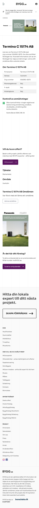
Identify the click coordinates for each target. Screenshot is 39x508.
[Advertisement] (16, 130)
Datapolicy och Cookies (11, 456)
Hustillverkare (7, 332)
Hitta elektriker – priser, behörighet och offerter (18, 359)
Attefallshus (7, 339)
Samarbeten (7, 431)
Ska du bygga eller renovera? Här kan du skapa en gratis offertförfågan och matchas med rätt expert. (19, 12)
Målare (5, 376)
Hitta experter (7, 355)
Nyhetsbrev (6, 442)
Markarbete (7, 174)
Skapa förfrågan (16, 313)
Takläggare (6, 380)
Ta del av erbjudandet (12, 266)
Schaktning (6, 383)
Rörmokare (6, 390)
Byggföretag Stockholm (11, 411)
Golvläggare (7, 366)
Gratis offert (7, 400)
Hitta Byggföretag (9, 407)
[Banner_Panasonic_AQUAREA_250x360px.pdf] (16, 246)
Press (4, 438)
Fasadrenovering (8, 362)
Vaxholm (6, 183)
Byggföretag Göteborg (10, 414)
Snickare (5, 387)
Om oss (5, 435)
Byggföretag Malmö (9, 418)
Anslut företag (7, 404)
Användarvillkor (8, 449)
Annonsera (6, 428)
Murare (5, 373)
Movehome (6, 346)
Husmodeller (7, 335)
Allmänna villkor (8, 452)
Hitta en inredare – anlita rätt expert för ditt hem (18, 369)
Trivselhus (6, 342)
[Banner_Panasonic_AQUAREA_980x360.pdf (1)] (19, 31)
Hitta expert (8, 162)
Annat (5, 445)
